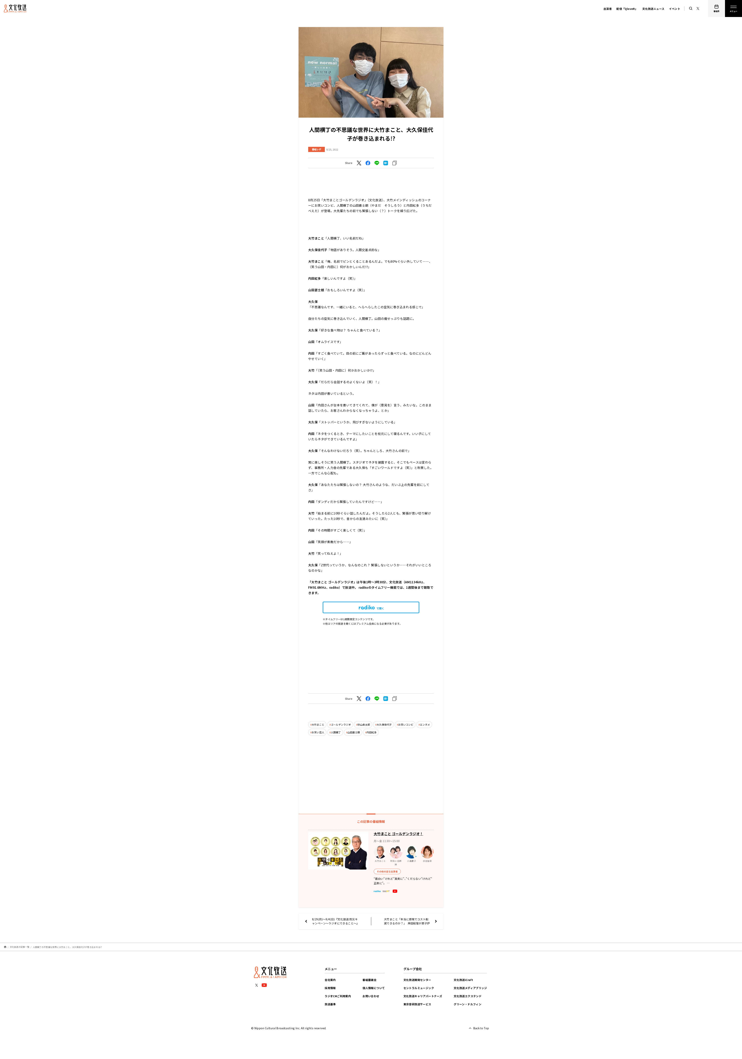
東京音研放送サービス (417, 1004)
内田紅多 (372, 732)
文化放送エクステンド (468, 996)
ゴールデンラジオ (341, 724)
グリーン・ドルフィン (467, 1004)
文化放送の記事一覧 (19, 946)
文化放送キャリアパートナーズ (422, 996)
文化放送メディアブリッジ (470, 988)
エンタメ (425, 724)
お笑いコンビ (405, 724)
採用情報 (330, 988)
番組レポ (316, 149)
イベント (674, 9)
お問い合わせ (370, 996)
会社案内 (330, 980)
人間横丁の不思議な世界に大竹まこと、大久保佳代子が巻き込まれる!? (67, 946)
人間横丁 (336, 732)
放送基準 (330, 1004)
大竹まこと (318, 724)
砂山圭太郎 (363, 724)
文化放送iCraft (463, 980)
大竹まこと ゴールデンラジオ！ (398, 833)
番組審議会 (369, 980)
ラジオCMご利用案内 (338, 996)
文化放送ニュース (653, 9)
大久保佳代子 (384, 724)
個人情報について (373, 988)
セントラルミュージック (418, 988)
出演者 (607, 9)
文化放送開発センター (417, 980)
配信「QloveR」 (627, 9)
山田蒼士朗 (353, 732)
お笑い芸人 (318, 732)
